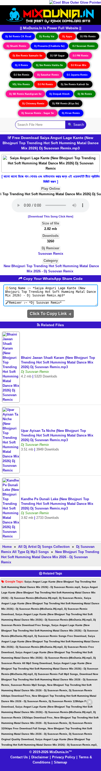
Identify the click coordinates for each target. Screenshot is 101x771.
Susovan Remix (50, 254)
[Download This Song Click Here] (50, 216)
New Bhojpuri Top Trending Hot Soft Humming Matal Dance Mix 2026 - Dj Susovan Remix (51, 268)
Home (7, 547)
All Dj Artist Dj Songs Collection (44, 547)
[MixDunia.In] (50, 14)
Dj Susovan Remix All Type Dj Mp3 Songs (48, 549)
